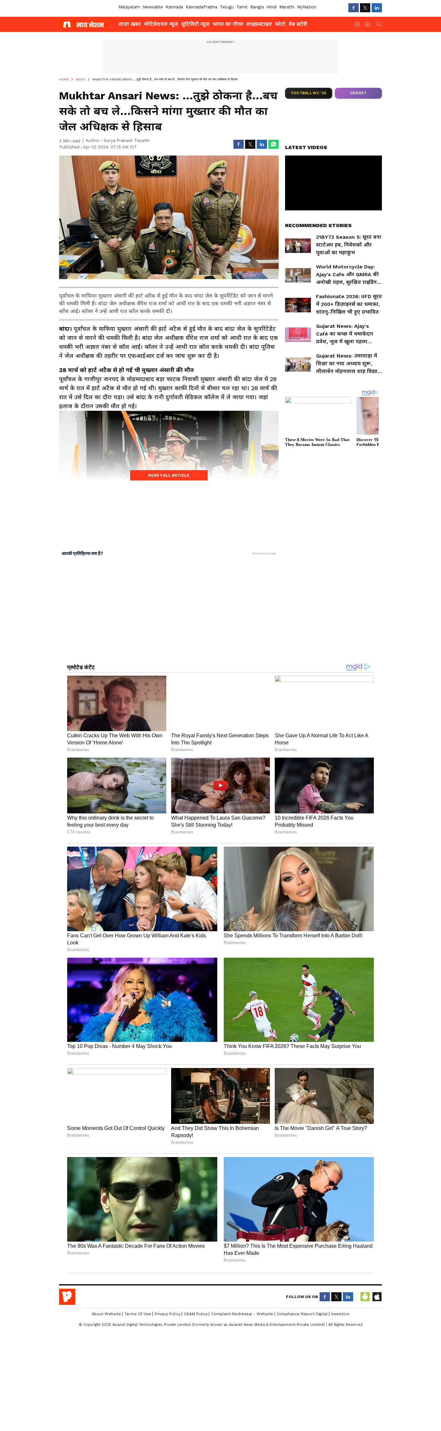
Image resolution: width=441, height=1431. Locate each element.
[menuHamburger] (367, 24)
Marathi (286, 7)
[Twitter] (365, 7)
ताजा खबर (129, 24)
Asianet (67, 1297)
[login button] (359, 24)
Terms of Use (138, 1314)
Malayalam (129, 7)
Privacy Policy (167, 1314)
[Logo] (86, 24)
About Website (106, 1314)
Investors (340, 1314)
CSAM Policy (196, 1314)
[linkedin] (377, 7)
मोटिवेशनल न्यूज (161, 24)
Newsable (153, 7)
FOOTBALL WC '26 (308, 93)
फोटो (280, 24)
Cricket (358, 93)
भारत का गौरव (228, 24)
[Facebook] (353, 7)
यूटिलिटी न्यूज (195, 24)
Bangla (257, 7)
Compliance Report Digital (302, 1314)
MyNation (306, 7)
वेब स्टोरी (298, 24)
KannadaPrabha (201, 7)
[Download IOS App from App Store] (377, 1296)
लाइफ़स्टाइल (259, 24)
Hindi (271, 7)
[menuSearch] (378, 24)
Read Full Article (169, 475)
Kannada (174, 7)
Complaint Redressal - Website (242, 1314)
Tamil (242, 7)
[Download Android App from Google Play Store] (365, 1296)
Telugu (227, 7)
